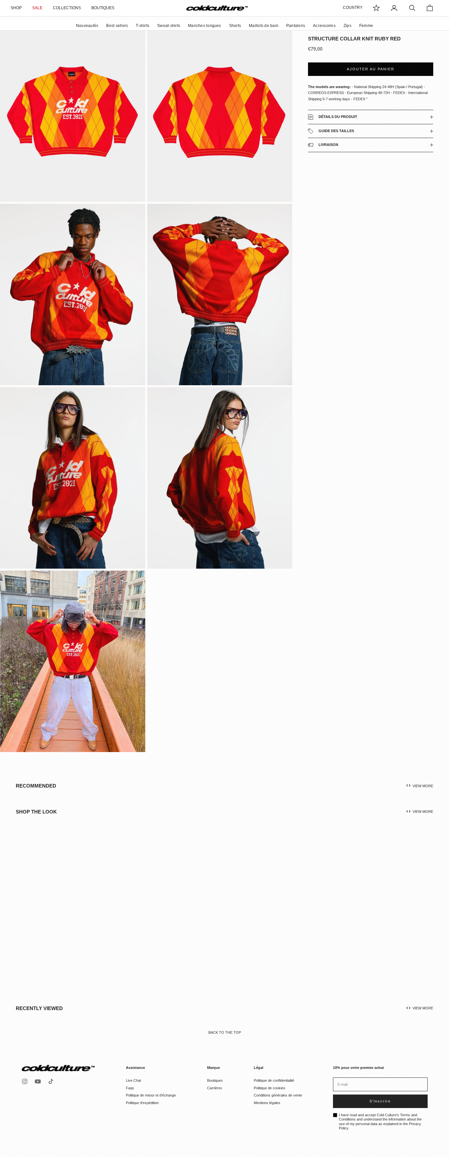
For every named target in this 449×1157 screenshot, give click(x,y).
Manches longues (204, 25)
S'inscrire (380, 1101)
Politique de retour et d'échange (151, 1095)
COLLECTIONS (67, 8)
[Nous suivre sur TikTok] (51, 1081)
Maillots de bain (263, 25)
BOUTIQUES (102, 8)
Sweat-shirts (168, 25)
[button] (64, 916)
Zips (347, 25)
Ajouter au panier (370, 69)
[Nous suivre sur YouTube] (38, 1081)
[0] (376, 8)
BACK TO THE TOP (224, 1032)
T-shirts (142, 25)
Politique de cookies (269, 1088)
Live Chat (133, 1080)
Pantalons (295, 25)
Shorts (235, 25)
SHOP (16, 8)
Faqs (130, 1088)
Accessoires (324, 25)
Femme (366, 25)
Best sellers (117, 25)
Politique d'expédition (142, 1103)
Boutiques (215, 1080)
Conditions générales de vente (278, 1095)
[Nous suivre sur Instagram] (24, 1081)
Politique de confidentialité (274, 1080)
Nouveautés (87, 25)
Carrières (214, 1088)
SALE (37, 8)
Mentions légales (267, 1103)
